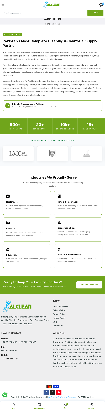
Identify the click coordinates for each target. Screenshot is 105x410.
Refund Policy (59, 318)
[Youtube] (58, 392)
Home (47, 24)
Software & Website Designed (63, 397)
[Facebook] (46, 392)
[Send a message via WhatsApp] (4, 394)
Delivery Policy (59, 310)
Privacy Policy (59, 314)
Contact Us (58, 326)
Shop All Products (89, 285)
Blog (55, 322)
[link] (100, 389)
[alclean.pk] (51, 4)
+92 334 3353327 (9, 359)
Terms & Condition (60, 306)
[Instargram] (52, 392)
